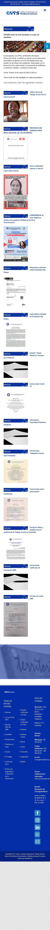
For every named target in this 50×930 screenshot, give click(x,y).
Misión (23, 742)
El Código (8, 757)
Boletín (23, 762)
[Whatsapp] (37, 834)
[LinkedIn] (37, 827)
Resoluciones (9, 739)
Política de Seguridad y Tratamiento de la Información (9, 774)
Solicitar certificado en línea (24, 712)
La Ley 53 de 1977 (9, 718)
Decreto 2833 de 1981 (8, 727)
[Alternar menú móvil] (45, 10)
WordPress (28, 858)
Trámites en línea (9, 745)
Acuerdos (8, 734)
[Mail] (37, 841)
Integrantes (24, 757)
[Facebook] (37, 813)
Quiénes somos (23, 736)
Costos (7, 752)
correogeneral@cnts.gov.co (31, 4)
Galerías (23, 729)
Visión (23, 747)
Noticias (8, 712)
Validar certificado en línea (24, 722)
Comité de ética (8, 763)
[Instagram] (37, 820)
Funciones (24, 752)
